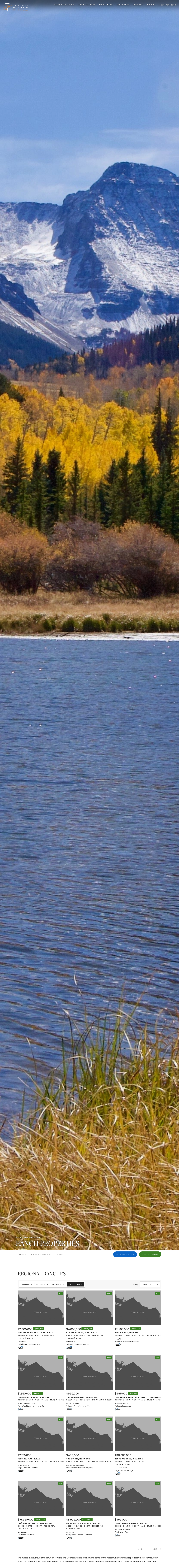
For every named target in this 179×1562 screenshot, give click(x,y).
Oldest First (146, 1284)
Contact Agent (150, 1254)
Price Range (56, 1284)
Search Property (125, 1254)
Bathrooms (40, 1284)
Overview (22, 1254)
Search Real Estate (64, 5)
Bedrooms (26, 1284)
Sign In (151, 5)
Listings (60, 1254)
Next (155, 1549)
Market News (106, 5)
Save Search (75, 1284)
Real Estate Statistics (41, 1254)
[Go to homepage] (18, 7)
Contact (138, 5)
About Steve (123, 5)
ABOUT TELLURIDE (87, 5)
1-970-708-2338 (167, 5)
